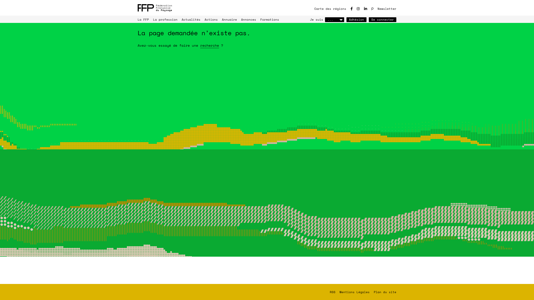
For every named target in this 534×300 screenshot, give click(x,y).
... (330, 19)
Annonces (248, 19)
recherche (209, 45)
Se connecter (382, 19)
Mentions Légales (355, 292)
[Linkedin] (365, 8)
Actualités (191, 19)
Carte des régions (330, 8)
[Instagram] (358, 8)
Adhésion (356, 19)
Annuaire (229, 19)
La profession (165, 19)
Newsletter (387, 8)
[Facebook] (351, 8)
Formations (269, 19)
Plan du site (385, 292)
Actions (211, 19)
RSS (332, 292)
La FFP (143, 19)
